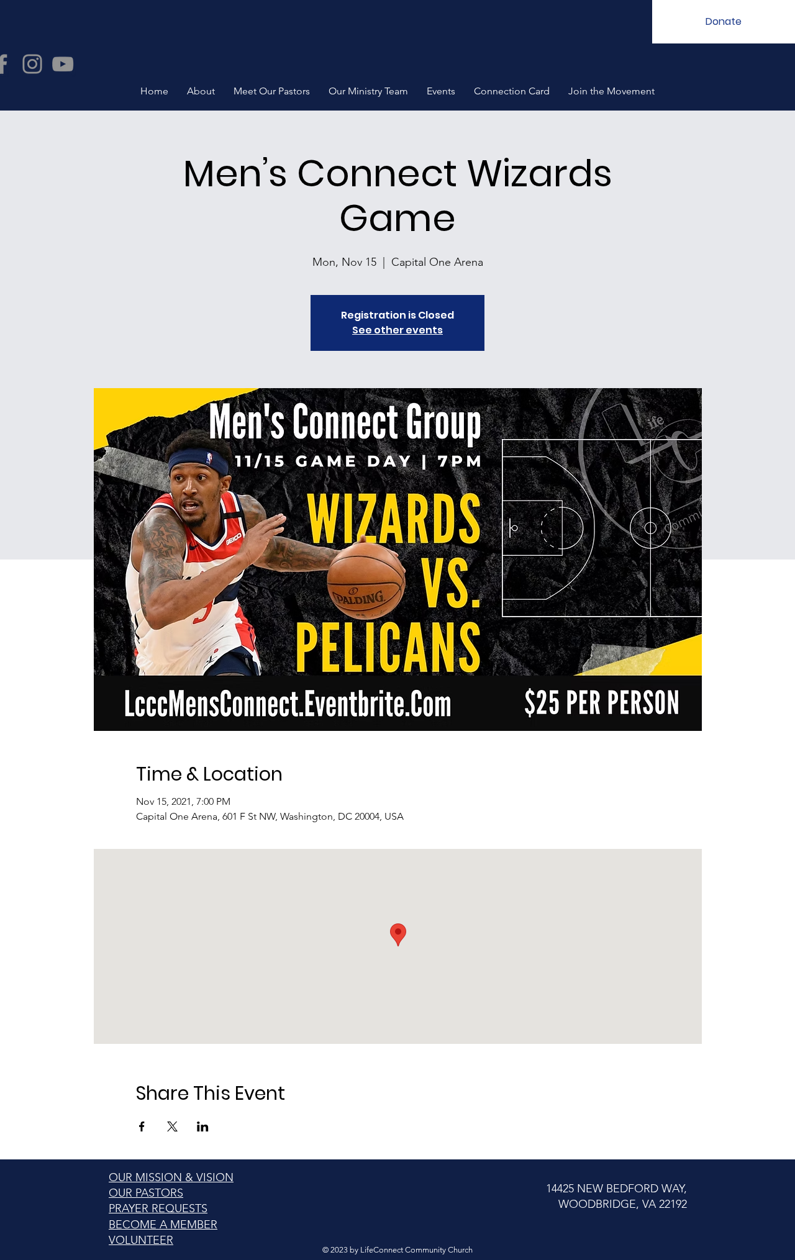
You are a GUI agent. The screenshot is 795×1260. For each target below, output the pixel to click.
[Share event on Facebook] (142, 1126)
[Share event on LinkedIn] (203, 1126)
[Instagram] (32, 64)
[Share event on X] (172, 1126)
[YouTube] (63, 64)
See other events (397, 330)
